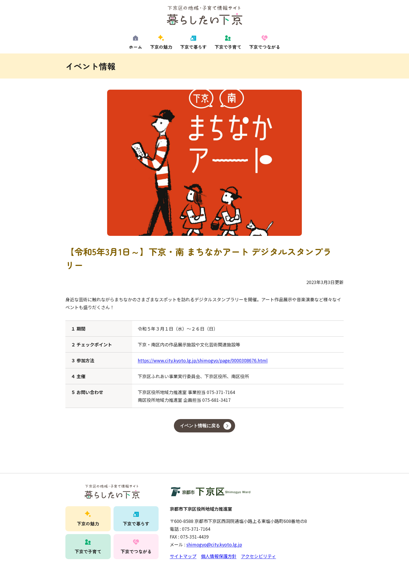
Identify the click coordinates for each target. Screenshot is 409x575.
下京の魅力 (161, 46)
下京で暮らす (193, 46)
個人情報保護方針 (218, 556)
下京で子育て (228, 46)
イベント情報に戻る (200, 425)
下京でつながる (264, 46)
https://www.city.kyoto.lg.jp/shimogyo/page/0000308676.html (203, 360)
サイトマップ (183, 556)
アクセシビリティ (258, 556)
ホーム (135, 46)
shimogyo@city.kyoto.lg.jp (214, 544)
